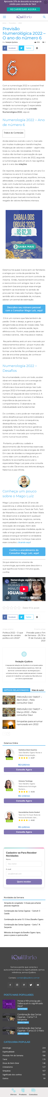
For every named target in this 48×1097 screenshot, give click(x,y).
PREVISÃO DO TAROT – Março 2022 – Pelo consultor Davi (29, 712)
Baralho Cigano (23, 1022)
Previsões (12, 23)
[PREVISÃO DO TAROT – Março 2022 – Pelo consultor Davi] (9, 712)
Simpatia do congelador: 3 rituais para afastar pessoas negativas (22, 904)
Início (4, 23)
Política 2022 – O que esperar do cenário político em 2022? (13, 635)
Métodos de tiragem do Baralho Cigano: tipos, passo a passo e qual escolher (22, 934)
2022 (20, 23)
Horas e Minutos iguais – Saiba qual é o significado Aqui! (30, 1003)
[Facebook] (10, 985)
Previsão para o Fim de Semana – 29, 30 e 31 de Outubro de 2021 (35, 636)
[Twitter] (31, 985)
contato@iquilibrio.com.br (28, 978)
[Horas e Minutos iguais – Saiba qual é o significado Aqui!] (9, 1004)
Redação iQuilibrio (12, 42)
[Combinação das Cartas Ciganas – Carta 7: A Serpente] (9, 1017)
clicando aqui (24, 542)
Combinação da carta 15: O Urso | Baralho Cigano (23, 919)
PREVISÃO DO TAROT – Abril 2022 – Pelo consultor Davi (29, 700)
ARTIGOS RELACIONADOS (16, 690)
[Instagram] (17, 985)
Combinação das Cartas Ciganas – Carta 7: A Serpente (22, 926)
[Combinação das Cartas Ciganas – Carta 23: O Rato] (9, 1031)
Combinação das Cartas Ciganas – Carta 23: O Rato (30, 1029)
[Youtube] (37, 985)
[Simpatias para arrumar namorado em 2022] (9, 724)
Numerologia (22, 1009)
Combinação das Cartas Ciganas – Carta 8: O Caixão (22, 912)
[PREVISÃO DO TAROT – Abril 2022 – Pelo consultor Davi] (9, 700)
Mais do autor (38, 690)
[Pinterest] (24, 985)
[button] (44, 17)
